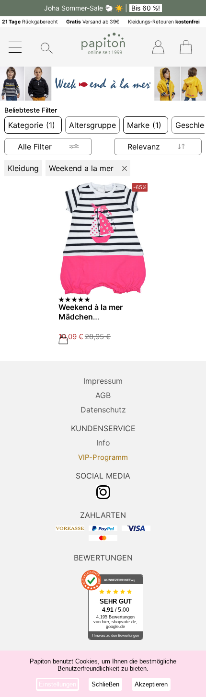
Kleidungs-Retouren (164, 22)
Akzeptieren (151, 684)
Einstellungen (57, 684)
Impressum (103, 381)
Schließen (105, 684)
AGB (103, 395)
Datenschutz (103, 409)
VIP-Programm (103, 457)
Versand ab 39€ (92, 22)
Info (103, 442)
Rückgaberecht (30, 22)
